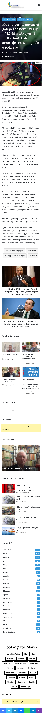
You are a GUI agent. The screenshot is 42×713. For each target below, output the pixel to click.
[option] (21, 458)
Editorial (6, 587)
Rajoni (5, 572)
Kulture (6, 583)
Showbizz (7, 598)
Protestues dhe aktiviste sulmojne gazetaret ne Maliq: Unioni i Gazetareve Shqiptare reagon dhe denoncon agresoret (30, 385)
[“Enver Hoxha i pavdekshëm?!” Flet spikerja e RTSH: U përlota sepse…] (8, 488)
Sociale (6, 580)
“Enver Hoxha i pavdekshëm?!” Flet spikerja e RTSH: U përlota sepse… (28, 487)
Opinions (7, 628)
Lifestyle (6, 610)
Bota (5, 568)
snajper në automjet (16, 255)
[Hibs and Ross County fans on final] (8, 499)
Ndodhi (29, 19)
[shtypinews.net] (15, 5)
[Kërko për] (39, 6)
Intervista (7, 606)
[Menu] (3, 6)
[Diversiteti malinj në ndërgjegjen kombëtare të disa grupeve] (31, 347)
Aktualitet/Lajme (9, 19)
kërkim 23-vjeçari (15, 250)
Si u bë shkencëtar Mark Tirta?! (9, 381)
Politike (6, 557)
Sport (5, 595)
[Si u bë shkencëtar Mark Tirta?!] (11, 372)
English (6, 624)
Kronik (5, 576)
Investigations (9, 632)
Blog (5, 565)
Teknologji (7, 617)
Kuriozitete (7, 613)
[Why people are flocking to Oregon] (8, 531)
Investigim (7, 602)
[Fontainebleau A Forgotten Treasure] (8, 520)
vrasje (34, 255)
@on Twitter (7, 694)
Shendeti (6, 621)
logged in (14, 410)
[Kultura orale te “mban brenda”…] (11, 347)
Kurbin (33, 250)
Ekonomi (6, 591)
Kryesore (21, 19)
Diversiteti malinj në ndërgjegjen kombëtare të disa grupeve (30, 357)
